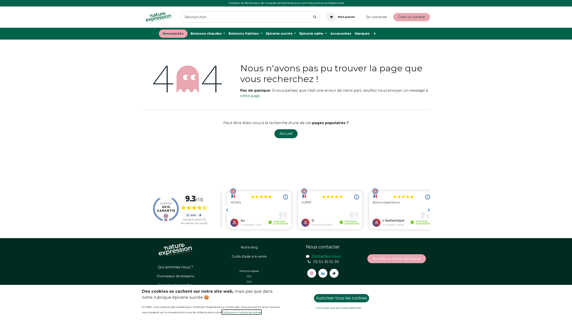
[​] (311, 273)
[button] (341, 298)
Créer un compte (411, 17)
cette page (250, 96)
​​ (396, 258)
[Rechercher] (315, 17)
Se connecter (376, 17)
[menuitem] (173, 34)
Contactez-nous (412, 34)
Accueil (286, 133)
